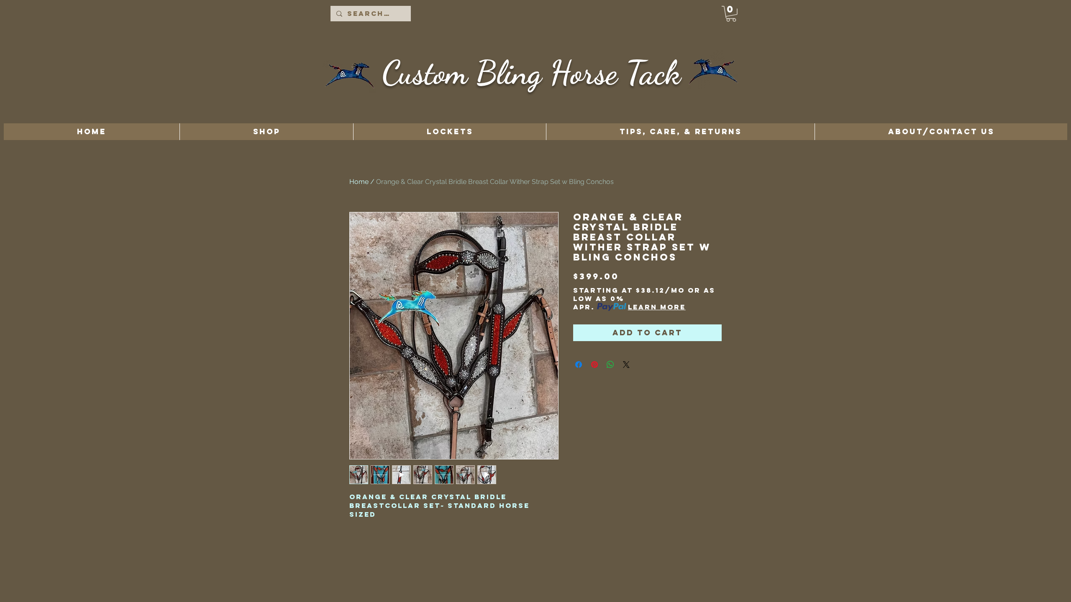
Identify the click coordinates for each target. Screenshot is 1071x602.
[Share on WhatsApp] (610, 365)
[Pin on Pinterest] (594, 365)
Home (359, 182)
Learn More (657, 307)
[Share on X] (626, 365)
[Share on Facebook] (579, 365)
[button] (731, 14)
